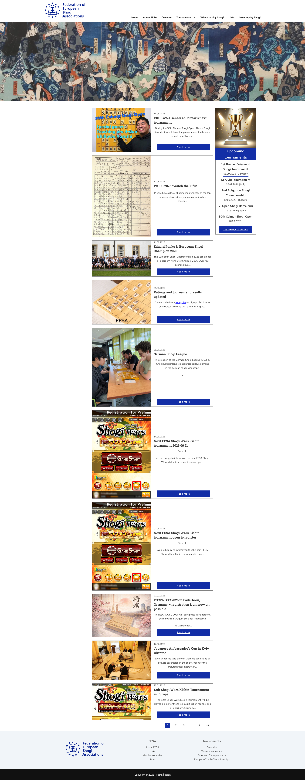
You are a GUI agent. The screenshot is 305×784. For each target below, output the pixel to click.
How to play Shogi (250, 17)
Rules (152, 759)
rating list (181, 302)
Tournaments (184, 17)
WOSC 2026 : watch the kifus (175, 186)
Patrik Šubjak (163, 774)
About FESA (150, 17)
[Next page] (207, 725)
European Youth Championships (212, 759)
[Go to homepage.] (64, 11)
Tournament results (211, 751)
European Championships (212, 755)
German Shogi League (170, 354)
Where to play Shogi (212, 17)
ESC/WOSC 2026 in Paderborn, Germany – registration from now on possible (182, 604)
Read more (183, 147)
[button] (4, 62)
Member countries (152, 755)
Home (134, 17)
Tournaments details (235, 229)
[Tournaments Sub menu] (194, 17)
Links (231, 17)
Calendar (167, 17)
